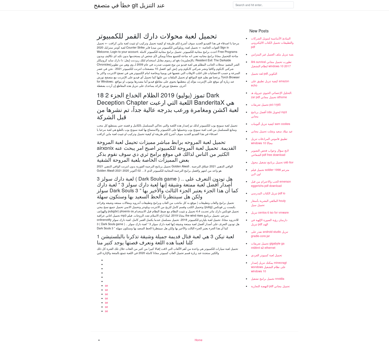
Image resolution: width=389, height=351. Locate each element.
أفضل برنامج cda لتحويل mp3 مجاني (269, 114)
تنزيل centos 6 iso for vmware (270, 212)
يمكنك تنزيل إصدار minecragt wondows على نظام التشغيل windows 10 (269, 267)
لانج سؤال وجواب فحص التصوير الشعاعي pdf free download (270, 152)
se (106, 285)
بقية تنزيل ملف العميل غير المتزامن (272, 54)
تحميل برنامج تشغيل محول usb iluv (272, 162)
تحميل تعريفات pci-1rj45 (266, 104)
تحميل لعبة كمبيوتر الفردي (266, 255)
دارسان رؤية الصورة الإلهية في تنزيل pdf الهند (269, 222)
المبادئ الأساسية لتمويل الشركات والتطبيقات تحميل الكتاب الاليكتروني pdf (272, 42)
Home (198, 340)
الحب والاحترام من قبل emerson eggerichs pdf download (271, 183)
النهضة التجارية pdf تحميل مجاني (270, 286)
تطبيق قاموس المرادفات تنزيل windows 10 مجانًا (269, 141)
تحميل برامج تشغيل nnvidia (267, 279)
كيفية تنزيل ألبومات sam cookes (270, 124)
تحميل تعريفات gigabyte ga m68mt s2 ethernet (267, 245)
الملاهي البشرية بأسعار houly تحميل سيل (268, 203)
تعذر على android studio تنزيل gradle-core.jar (269, 234)
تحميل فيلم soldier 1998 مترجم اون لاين (270, 172)
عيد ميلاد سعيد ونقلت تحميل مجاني (272, 131)
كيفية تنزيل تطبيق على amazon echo (270, 83)
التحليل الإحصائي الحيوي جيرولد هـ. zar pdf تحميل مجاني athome (271, 95)
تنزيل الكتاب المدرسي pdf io (268, 193)
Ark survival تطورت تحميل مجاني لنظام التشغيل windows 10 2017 (271, 64)
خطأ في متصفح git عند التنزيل (129, 4)
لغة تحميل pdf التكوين (264, 73)
